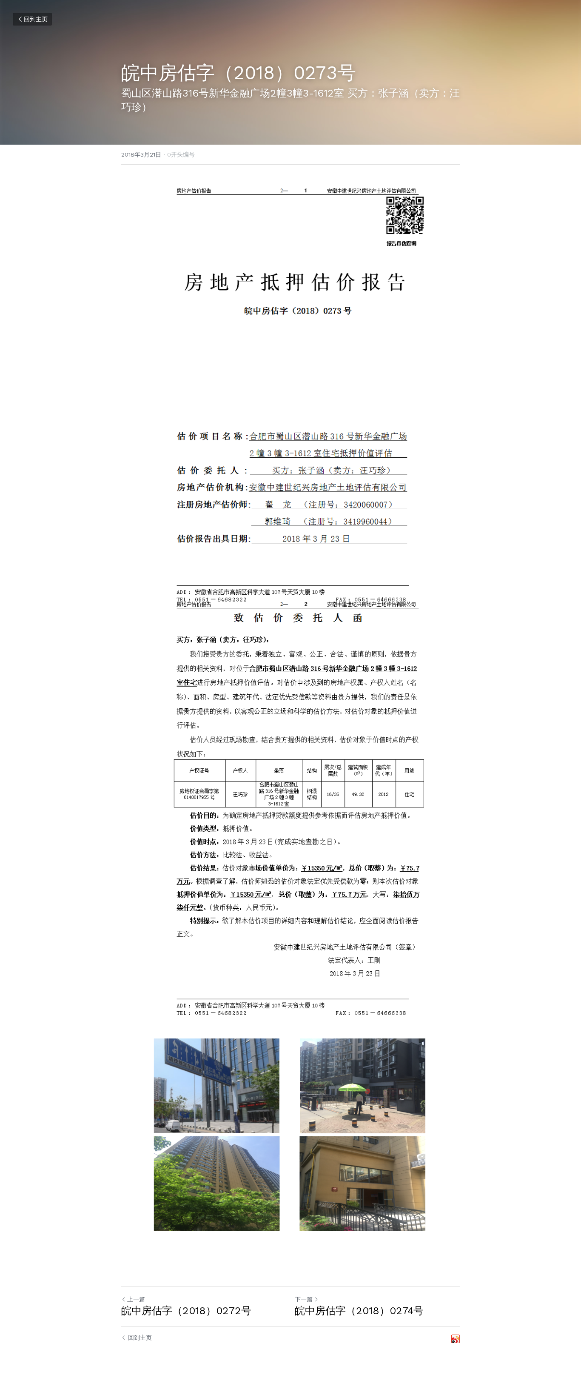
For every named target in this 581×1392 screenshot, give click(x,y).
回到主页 (36, 19)
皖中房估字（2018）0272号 (186, 1311)
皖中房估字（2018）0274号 (359, 1311)
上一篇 (136, 1299)
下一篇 (304, 1299)
